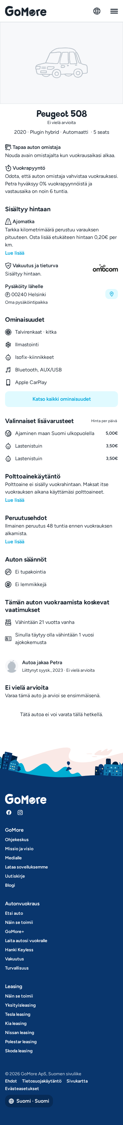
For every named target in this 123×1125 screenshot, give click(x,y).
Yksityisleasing (20, 1005)
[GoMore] (25, 11)
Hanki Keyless (19, 950)
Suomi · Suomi (32, 1101)
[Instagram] (20, 812)
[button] (61, 294)
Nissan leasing (19, 1032)
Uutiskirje (15, 876)
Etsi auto (14, 913)
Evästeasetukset (22, 1088)
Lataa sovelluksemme (26, 867)
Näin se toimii (19, 922)
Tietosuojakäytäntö (42, 1081)
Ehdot (11, 1081)
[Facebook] (9, 812)
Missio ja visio (19, 848)
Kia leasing (15, 1023)
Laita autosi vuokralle (26, 940)
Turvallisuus (17, 968)
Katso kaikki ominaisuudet (61, 399)
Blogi (10, 885)
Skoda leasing (18, 1051)
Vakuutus (14, 959)
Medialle (13, 858)
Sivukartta (77, 1081)
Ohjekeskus (17, 839)
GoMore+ (14, 931)
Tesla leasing (17, 1014)
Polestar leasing (21, 1041)
